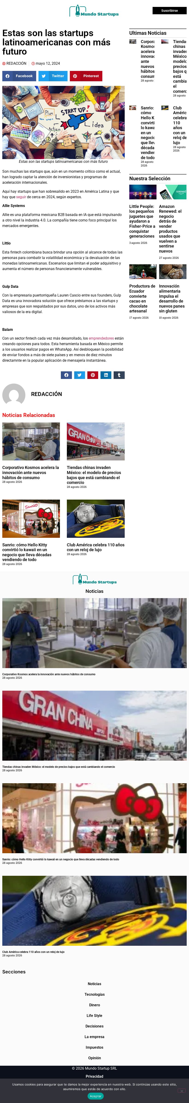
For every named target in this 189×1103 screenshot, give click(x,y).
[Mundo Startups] (93, 11)
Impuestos (94, 1047)
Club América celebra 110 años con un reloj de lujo (95, 547)
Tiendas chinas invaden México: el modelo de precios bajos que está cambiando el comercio (94, 475)
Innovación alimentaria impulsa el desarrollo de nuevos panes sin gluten (172, 298)
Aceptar (96, 1096)
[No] (182, 1090)
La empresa (94, 1037)
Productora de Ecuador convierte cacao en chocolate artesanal (142, 298)
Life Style (94, 1015)
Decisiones (94, 1026)
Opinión (94, 1058)
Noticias (94, 984)
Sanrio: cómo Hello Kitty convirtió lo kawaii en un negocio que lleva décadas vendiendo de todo (26, 552)
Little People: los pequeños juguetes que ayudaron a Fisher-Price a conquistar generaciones (142, 221)
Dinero (94, 1005)
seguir (20, 197)
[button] (19, 76)
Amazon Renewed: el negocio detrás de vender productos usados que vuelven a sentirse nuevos (170, 228)
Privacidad (94, 1076)
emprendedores (101, 338)
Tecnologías (95, 994)
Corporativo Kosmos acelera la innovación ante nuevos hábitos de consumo (30, 472)
